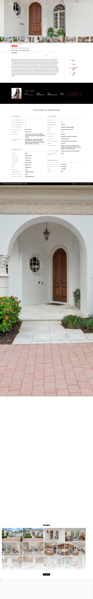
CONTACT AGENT (74, 94)
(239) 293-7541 (40, 94)
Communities (64, 3)
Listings (57, 3)
